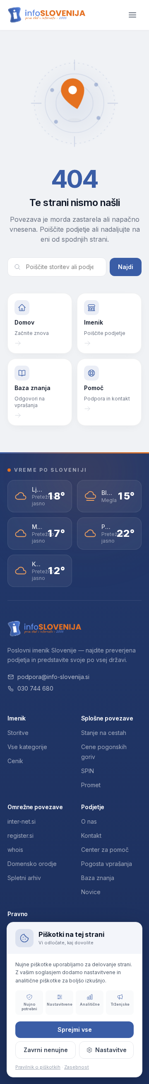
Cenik (15, 760)
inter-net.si (21, 821)
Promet (91, 784)
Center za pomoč (105, 849)
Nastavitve (111, 1049)
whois (15, 849)
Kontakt (91, 835)
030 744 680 (35, 688)
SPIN (87, 770)
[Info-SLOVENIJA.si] (46, 15)
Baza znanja (97, 877)
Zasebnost (76, 1067)
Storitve (18, 732)
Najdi (125, 266)
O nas (89, 821)
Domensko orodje (32, 863)
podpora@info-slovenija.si (53, 676)
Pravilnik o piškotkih (37, 1067)
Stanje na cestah (103, 732)
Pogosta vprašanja (106, 863)
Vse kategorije (27, 746)
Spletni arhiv (24, 877)
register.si (20, 835)
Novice (91, 891)
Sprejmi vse (75, 1029)
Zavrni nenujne (46, 1049)
